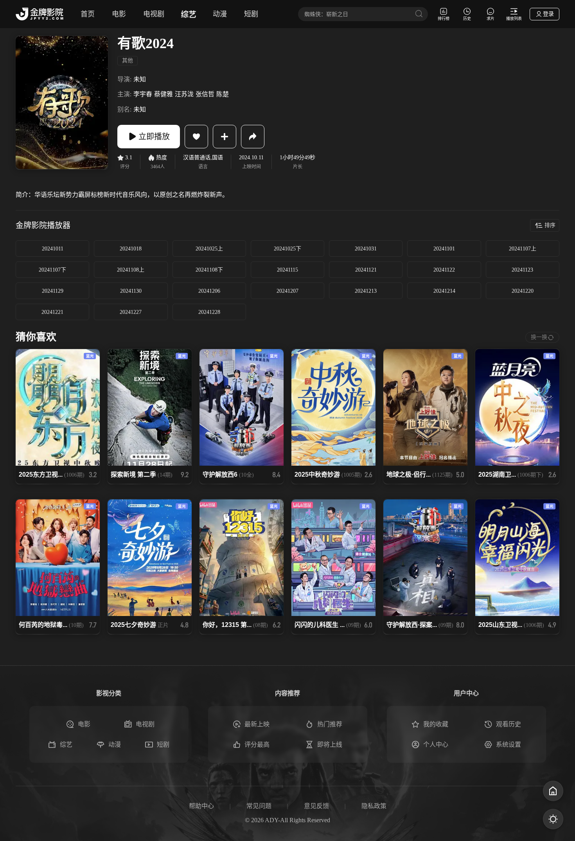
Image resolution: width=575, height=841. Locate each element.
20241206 (209, 291)
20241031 (366, 249)
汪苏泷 (184, 94)
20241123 (522, 270)
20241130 (131, 291)
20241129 (52, 291)
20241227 (131, 312)
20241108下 (209, 270)
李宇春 (142, 94)
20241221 (52, 312)
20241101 (444, 249)
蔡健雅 (163, 94)
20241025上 (209, 249)
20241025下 (287, 249)
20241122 (444, 270)
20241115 (287, 270)
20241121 (366, 270)
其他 (127, 60)
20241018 (131, 249)
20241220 (523, 291)
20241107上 (522, 249)
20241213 (366, 291)
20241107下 (52, 270)
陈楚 (222, 94)
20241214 (444, 291)
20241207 (287, 291)
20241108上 (130, 270)
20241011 (52, 249)
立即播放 (154, 136)
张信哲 (205, 94)
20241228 (209, 312)
